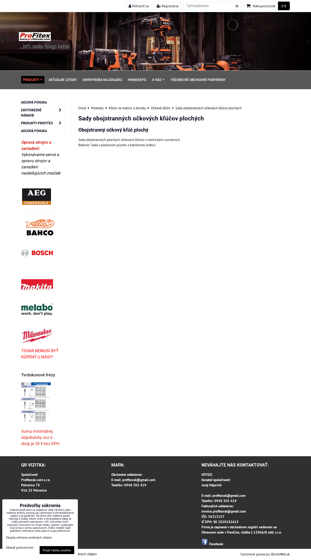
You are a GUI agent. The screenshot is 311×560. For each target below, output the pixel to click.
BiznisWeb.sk (280, 554)
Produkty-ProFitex (37, 123)
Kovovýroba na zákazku (102, 79)
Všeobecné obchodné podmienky (198, 79)
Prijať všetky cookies (57, 550)
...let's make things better (44, 46)
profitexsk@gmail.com (138, 479)
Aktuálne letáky (62, 79)
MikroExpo (137, 79)
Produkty (31, 79)
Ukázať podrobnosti (19, 547)
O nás (156, 79)
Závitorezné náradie (31, 112)
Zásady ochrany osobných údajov (29, 537)
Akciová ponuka (34, 102)
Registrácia (169, 6)
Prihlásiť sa (140, 6)
